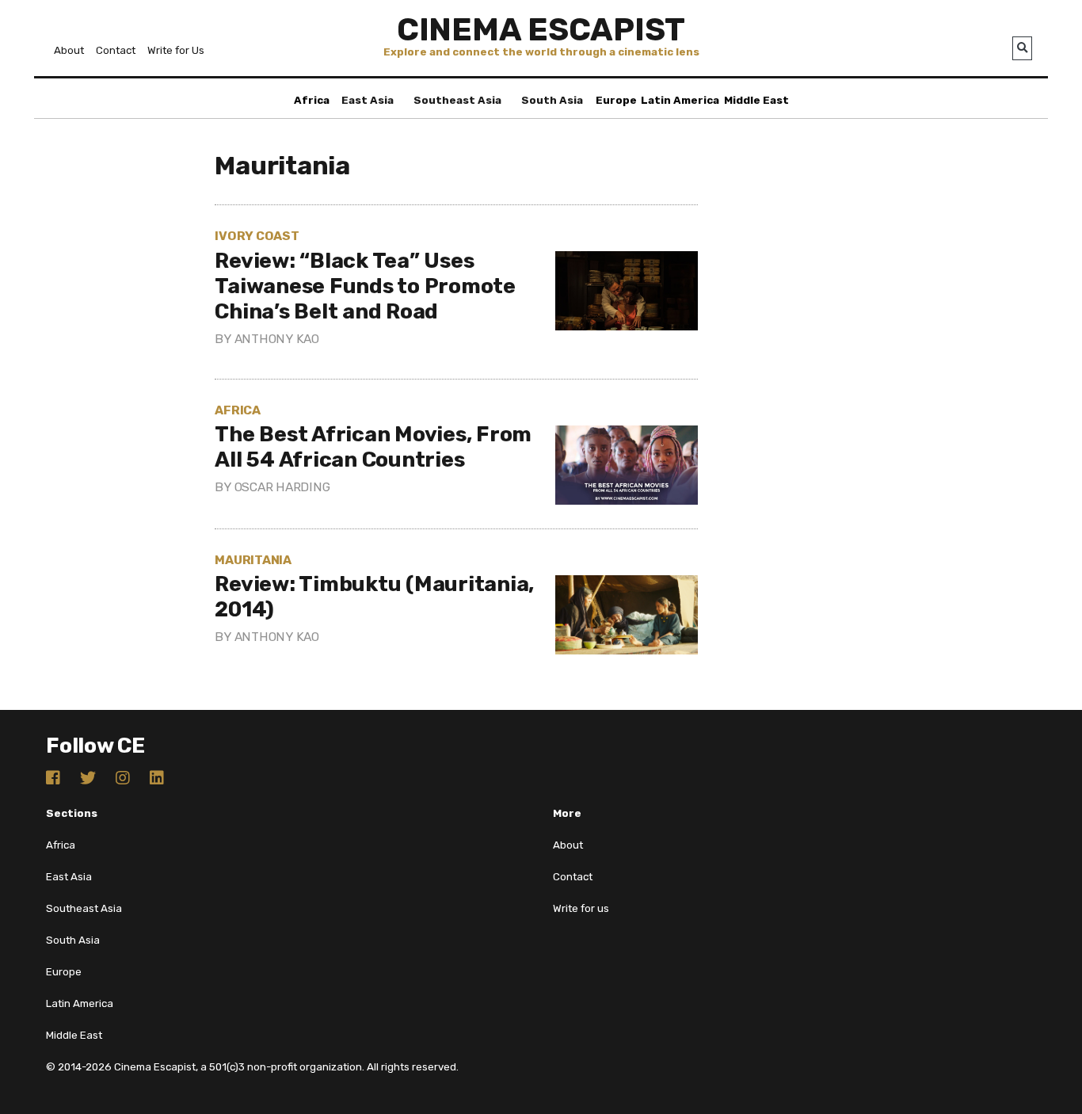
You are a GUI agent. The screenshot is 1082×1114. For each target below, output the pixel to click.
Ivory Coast (257, 235)
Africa (312, 100)
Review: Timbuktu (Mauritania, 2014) (374, 596)
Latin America (680, 100)
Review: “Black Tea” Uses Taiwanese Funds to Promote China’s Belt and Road (365, 286)
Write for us (581, 908)
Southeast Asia (457, 100)
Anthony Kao (276, 338)
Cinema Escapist (541, 29)
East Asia (367, 100)
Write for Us (175, 50)
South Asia (552, 100)
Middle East (756, 100)
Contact (115, 50)
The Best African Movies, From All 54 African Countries (373, 447)
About (69, 50)
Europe (616, 100)
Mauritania (253, 559)
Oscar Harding (282, 486)
